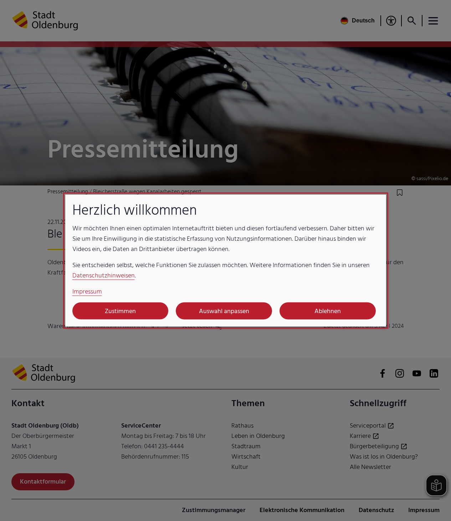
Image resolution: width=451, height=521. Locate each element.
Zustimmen (120, 311)
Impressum (87, 291)
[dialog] (225, 260)
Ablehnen (327, 311)
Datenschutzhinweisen (103, 275)
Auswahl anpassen (224, 311)
